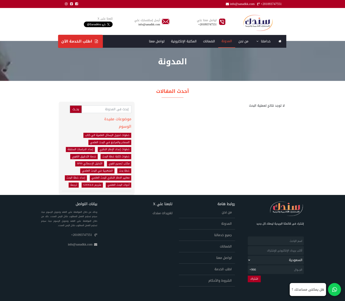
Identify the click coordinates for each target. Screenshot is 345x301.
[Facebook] (76, 4)
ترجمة (73, 185)
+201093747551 (271, 4)
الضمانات (209, 41)
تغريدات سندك (162, 213)
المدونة (226, 41)
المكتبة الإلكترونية (184, 41)
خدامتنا (265, 41)
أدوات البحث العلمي (118, 185)
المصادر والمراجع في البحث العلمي (110, 142)
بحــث (75, 109)
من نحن (243, 41)
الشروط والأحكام (220, 280)
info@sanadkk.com (242, 4)
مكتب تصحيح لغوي (119, 163)
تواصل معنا (157, 41)
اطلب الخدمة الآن (77, 41)
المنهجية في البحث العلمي (97, 170)
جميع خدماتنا (223, 235)
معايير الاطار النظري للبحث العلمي (110, 177)
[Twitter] (70, 4)
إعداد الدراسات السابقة (80, 149)
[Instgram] (65, 4)
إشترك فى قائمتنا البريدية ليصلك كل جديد (280, 224)
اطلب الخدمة (223, 269)
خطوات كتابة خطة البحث (116, 156)
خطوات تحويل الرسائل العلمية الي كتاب (107, 135)
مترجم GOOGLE (92, 185)
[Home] (257, 22)
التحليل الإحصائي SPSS (89, 163)
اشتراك (254, 278)
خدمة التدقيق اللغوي (84, 156)
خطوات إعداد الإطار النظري (114, 149)
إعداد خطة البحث (75, 177)
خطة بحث (124, 170)
